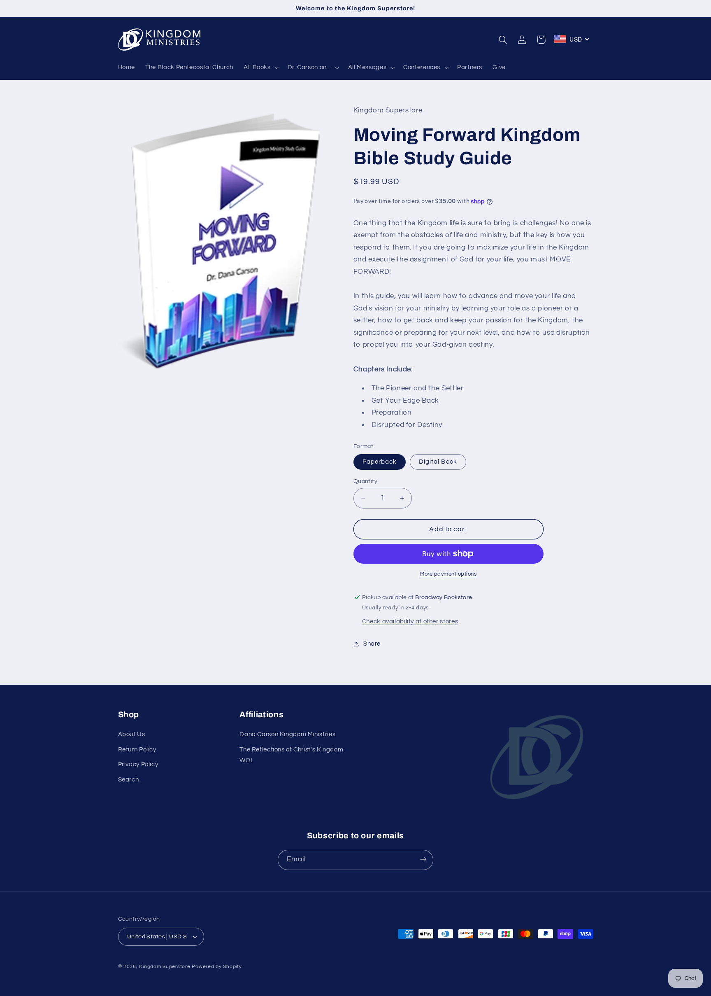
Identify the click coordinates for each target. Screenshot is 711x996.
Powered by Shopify (217, 966)
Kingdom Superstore (164, 966)
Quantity (365, 481)
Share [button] (372, 644)
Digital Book (438, 462)
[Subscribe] (423, 859)
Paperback (379, 462)
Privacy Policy (138, 764)
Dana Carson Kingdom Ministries (287, 735)
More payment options (448, 574)
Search (128, 780)
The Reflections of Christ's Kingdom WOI (291, 754)
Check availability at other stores (410, 621)
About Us (131, 735)
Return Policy (137, 749)
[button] (260, 67)
